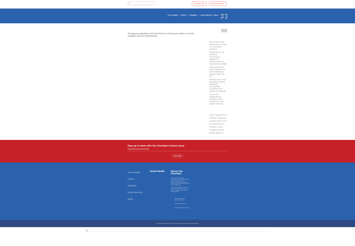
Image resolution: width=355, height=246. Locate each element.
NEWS (216, 15)
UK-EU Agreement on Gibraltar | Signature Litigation (218, 118)
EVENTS (184, 15)
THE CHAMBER (172, 15)
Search (224, 30)
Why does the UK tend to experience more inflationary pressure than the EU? (217, 71)
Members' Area (199, 3)
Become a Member (217, 3)
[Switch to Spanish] (226, 17)
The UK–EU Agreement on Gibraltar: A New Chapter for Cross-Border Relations (216, 99)
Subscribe (177, 156)
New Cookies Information (191, 223)
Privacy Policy (179, 223)
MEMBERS (193, 15)
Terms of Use (170, 223)
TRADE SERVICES (206, 15)
